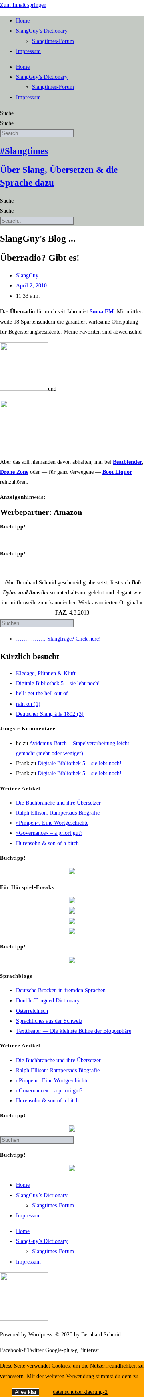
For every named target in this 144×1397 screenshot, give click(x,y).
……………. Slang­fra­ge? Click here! (58, 639)
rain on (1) (28, 704)
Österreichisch (32, 1011)
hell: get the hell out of (42, 693)
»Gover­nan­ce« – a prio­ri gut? (49, 833)
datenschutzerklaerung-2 (80, 1392)
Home (23, 21)
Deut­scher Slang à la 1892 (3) (50, 714)
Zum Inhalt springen (23, 5)
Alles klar (25, 1392)
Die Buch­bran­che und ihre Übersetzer (58, 803)
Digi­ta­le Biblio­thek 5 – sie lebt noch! (58, 683)
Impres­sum (28, 51)
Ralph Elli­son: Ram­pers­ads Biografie (58, 813)
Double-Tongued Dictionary (48, 1001)
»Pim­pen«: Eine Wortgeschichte (52, 823)
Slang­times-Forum (53, 41)
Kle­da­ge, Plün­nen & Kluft (46, 673)
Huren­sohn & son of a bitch (47, 843)
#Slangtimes (24, 151)
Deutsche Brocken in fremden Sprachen (61, 990)
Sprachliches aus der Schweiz (49, 1021)
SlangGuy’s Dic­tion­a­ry (42, 31)
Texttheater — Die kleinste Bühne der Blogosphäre (73, 1031)
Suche (7, 113)
